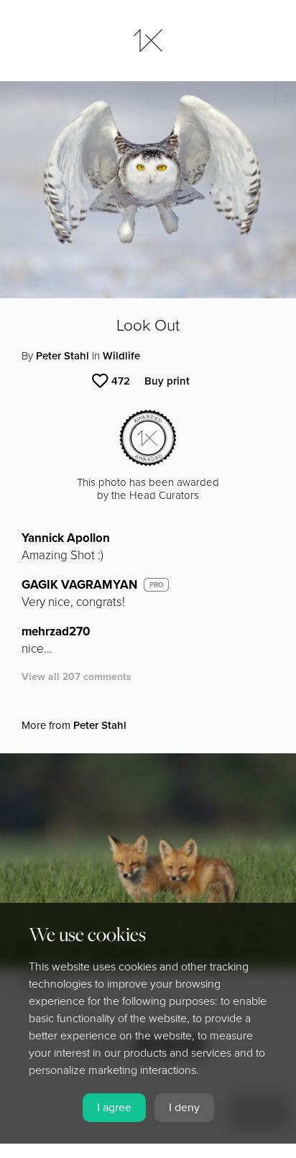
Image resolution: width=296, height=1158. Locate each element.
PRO (156, 585)
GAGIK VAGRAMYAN (79, 584)
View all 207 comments (76, 677)
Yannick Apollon (66, 538)
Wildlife (121, 355)
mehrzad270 (56, 631)
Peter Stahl (62, 355)
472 (120, 380)
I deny (184, 1107)
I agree (114, 1107)
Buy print (167, 380)
